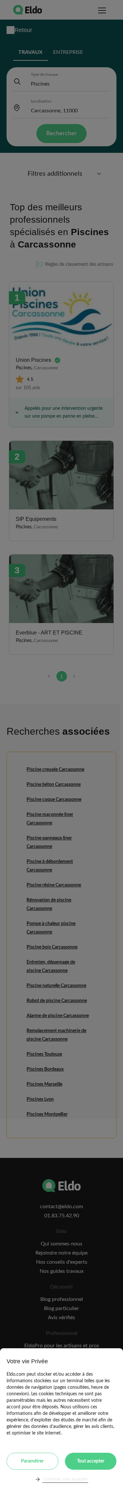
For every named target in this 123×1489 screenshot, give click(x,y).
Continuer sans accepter (65, 1479)
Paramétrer (32, 1461)
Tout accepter (90, 1461)
